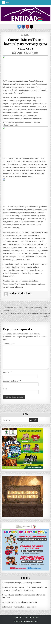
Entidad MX (18, 53)
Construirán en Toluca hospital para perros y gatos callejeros (25, 43)
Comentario (8, 344)
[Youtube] (27, 27)
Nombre (7, 373)
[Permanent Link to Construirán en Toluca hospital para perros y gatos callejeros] (25, 66)
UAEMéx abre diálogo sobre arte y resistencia (22, 583)
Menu (7, 2)
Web (5, 389)
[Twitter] (19, 27)
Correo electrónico (12, 381)
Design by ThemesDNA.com (25, 621)
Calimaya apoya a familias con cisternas (19, 607)
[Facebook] (23, 27)
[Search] (31, 27)
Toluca (26, 35)
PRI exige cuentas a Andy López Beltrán (19, 602)
